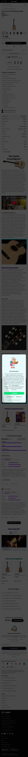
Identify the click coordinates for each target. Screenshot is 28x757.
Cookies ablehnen (10, 396)
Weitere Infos (19, 396)
